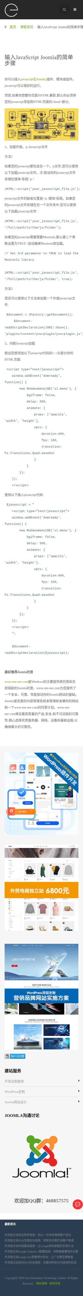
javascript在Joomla (33, 79)
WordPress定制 (15, 1092)
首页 (13, 27)
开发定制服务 (14, 1081)
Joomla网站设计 (16, 1102)
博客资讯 (26, 27)
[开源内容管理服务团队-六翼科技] (11, 10)
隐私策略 (41, 1283)
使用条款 (54, 1283)
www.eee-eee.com (16, 681)
